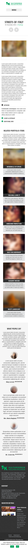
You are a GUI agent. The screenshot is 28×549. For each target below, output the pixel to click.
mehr (12, 546)
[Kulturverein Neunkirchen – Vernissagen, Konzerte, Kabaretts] (14, 4)
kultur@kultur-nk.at (11, 498)
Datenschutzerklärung (15, 536)
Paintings (20, 25)
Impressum (17, 535)
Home (10, 535)
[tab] (14, 105)
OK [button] (17, 546)
